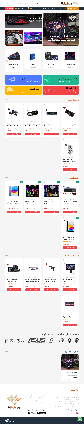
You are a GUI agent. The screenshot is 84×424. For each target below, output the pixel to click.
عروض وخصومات (54, 8)
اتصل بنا (44, 8)
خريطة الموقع (31, 400)
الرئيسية (64, 8)
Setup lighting (51, 199)
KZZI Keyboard (32, 277)
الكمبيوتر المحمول (14, 199)
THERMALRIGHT (32, 122)
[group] (61, 29)
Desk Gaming (14, 122)
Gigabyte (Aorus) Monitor (70, 277)
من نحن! (48, 8)
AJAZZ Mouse (70, 157)
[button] (7, 60)
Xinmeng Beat (70, 313)
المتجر (60, 8)
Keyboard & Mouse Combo (70, 199)
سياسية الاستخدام (40, 400)
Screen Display (70, 122)
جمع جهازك (9, 8)
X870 (14, 277)
